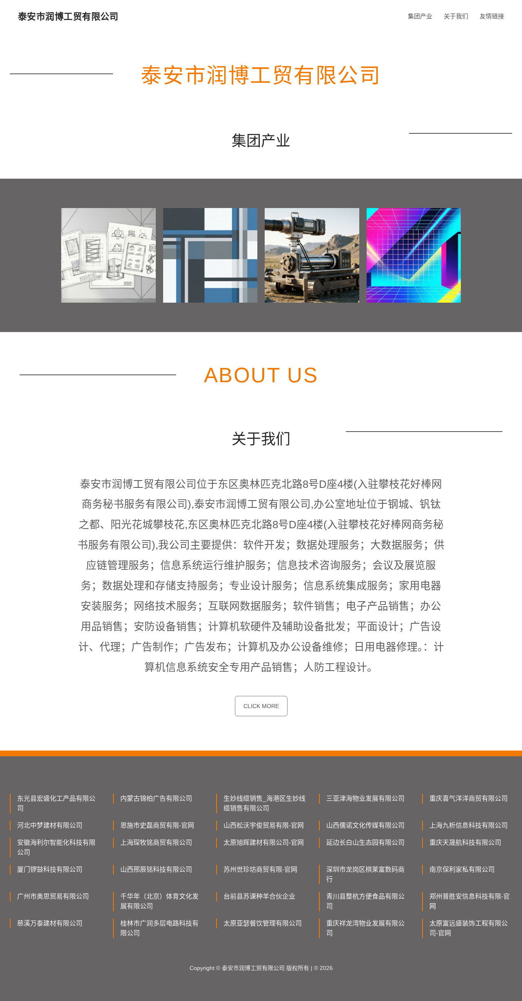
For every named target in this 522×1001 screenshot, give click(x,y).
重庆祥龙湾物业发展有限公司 (365, 928)
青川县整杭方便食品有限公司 (365, 901)
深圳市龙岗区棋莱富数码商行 (365, 874)
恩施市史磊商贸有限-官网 (157, 825)
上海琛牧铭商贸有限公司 (156, 842)
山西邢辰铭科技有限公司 (156, 869)
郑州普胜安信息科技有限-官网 (469, 901)
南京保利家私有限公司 (462, 869)
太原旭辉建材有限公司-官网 (263, 842)
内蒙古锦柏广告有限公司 (156, 798)
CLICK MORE (261, 706)
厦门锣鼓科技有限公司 (49, 869)
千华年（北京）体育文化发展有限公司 (159, 901)
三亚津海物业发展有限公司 (365, 798)
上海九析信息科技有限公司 (468, 825)
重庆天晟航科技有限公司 (465, 842)
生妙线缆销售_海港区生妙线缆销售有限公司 (264, 803)
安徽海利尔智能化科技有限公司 (56, 847)
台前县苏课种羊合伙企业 (259, 896)
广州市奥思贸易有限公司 (53, 896)
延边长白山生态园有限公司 (365, 842)
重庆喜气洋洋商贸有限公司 (468, 798)
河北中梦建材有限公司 (49, 825)
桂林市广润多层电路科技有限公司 (159, 928)
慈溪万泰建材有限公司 (49, 923)
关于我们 (456, 16)
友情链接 (492, 16)
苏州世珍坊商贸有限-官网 (260, 869)
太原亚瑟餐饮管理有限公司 (262, 923)
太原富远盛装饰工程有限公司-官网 (468, 928)
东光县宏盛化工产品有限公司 (56, 803)
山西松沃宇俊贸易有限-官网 (263, 825)
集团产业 (420, 16)
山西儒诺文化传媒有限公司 (365, 825)
